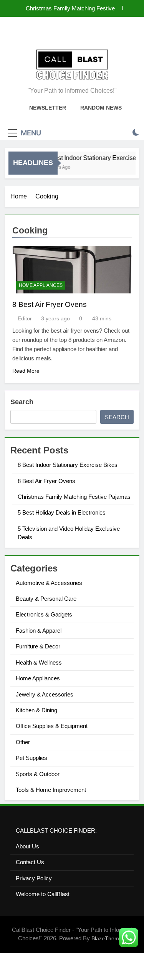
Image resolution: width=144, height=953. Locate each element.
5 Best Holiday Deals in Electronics (62, 512)
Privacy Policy (34, 878)
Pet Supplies (31, 758)
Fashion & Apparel (38, 630)
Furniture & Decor (38, 646)
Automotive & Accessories (49, 583)
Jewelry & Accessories (44, 694)
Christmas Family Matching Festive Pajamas (70, 8)
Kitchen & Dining (36, 710)
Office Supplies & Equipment (52, 726)
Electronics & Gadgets (44, 614)
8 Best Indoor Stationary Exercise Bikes (68, 465)
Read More (26, 371)
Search (21, 402)
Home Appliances (41, 285)
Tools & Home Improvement (51, 789)
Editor (25, 318)
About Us (27, 846)
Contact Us (30, 862)
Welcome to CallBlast (43, 894)
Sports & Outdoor (38, 774)
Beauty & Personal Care (46, 598)
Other (23, 742)
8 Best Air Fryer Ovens (49, 304)
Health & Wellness (39, 662)
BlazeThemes (108, 938)
